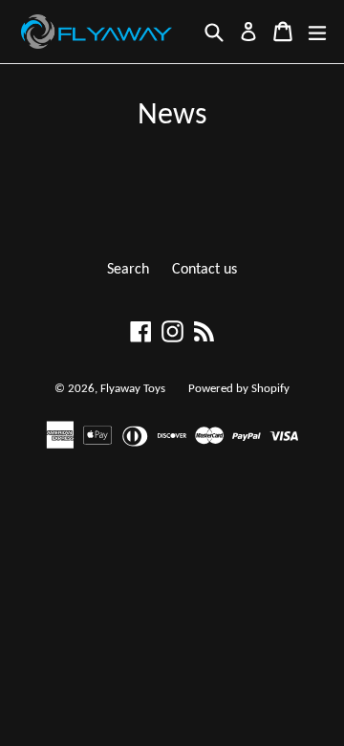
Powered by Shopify (239, 389)
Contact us (204, 269)
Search (128, 269)
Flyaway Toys (132, 389)
